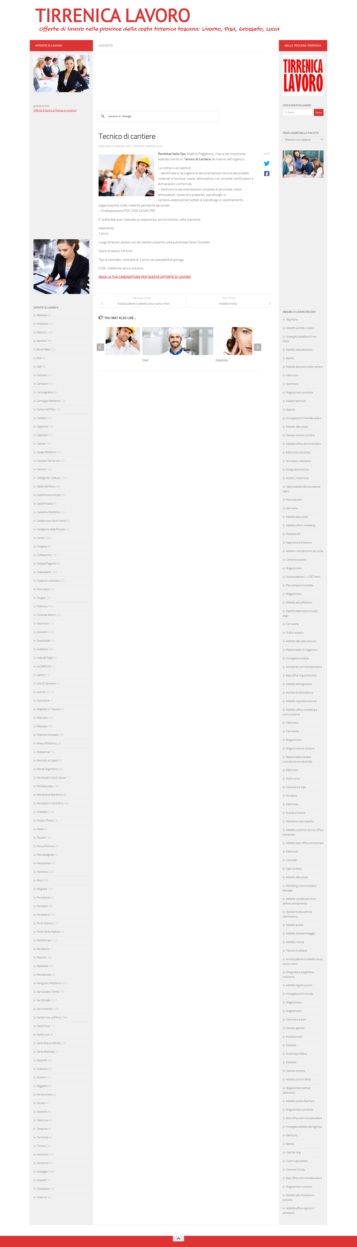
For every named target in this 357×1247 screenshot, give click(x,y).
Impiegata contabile (297, 658)
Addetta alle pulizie (297, 516)
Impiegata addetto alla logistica (303, 1126)
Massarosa (43, 752)
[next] (257, 347)
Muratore (291, 795)
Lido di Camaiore (46, 683)
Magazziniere (294, 568)
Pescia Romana (45, 846)
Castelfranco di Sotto (49, 495)
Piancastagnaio (45, 854)
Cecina (40, 538)
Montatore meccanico (298, 461)
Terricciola (42, 1137)
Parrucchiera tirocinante (299, 585)
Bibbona (41, 332)
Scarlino (41, 1077)
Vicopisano (43, 1188)
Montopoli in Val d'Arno (50, 803)
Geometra (292, 508)
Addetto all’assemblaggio (300, 933)
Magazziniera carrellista (299, 392)
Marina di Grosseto (48, 735)
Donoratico (43, 589)
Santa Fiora (43, 1026)
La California (44, 666)
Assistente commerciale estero (304, 667)
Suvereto (42, 1111)
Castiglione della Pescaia (51, 529)
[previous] (100, 347)
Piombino (42, 872)
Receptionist (293, 534)
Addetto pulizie (294, 925)
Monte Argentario (47, 769)
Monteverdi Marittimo (49, 794)
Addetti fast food (295, 401)
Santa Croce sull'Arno (49, 1017)
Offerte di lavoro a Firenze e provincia (54, 110)
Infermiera (292, 722)
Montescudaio (45, 786)
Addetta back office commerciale (305, 843)
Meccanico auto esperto (299, 821)
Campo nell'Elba (46, 409)
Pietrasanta (43, 863)
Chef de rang (293, 1152)
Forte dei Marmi (46, 615)
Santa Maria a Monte (49, 1043)
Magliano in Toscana (48, 709)
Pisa (39, 880)
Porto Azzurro (45, 923)
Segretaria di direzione (299, 542)
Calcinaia (41, 375)
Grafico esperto (295, 632)
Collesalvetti (44, 572)
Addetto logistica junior (299, 985)
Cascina (41, 469)
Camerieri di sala (295, 1169)
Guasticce (42, 649)
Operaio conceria (295, 1071)
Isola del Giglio (45, 657)
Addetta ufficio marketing (300, 525)
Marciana (42, 726)
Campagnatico (45, 392)
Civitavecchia (44, 555)
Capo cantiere (294, 868)
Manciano (42, 717)
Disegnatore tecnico (297, 469)
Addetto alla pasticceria (299, 349)
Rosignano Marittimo (49, 983)
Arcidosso (42, 323)
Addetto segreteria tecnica (301, 701)
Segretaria (292, 319)
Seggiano (42, 1086)
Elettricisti (291, 1135)
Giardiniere (292, 384)
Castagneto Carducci (48, 478)
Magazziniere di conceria (300, 748)
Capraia (41, 443)
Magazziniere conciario (299, 1186)
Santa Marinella (45, 1051)
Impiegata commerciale (299, 993)
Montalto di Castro (47, 760)
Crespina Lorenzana (48, 580)
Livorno (41, 692)
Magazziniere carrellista (299, 1109)
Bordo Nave (43, 349)
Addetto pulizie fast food (300, 1101)
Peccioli (41, 837)
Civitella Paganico (47, 563)
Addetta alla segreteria (299, 684)
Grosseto (106, 45)
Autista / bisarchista (297, 478)
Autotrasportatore (296, 1053)
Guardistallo (43, 640)
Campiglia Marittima (48, 401)
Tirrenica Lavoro (112, 14)
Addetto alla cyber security (301, 641)
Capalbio (41, 418)
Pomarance (43, 897)
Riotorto (41, 957)
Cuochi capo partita (297, 1161)
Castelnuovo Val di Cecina (51, 520)
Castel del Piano (46, 486)
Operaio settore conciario (300, 435)
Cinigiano (42, 546)
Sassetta (42, 1060)
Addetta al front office (298, 1079)
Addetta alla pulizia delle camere (304, 366)
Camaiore (42, 383)
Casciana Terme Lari (48, 460)
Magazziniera (293, 594)
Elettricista (292, 375)
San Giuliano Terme (48, 991)
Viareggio (42, 1171)
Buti (39, 358)
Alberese (42, 315)
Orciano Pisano (45, 820)
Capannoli (42, 426)
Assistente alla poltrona (299, 692)
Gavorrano (43, 623)
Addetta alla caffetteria (299, 602)
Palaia (40, 829)
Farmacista (292, 624)
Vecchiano (43, 1154)
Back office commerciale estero (304, 1118)
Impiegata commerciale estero (303, 418)
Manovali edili (294, 499)
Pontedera (43, 914)
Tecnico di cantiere (296, 950)
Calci (39, 366)
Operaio (290, 409)
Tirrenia (41, 1146)
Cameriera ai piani (296, 559)
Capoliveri (42, 435)
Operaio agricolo (295, 1028)
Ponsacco (42, 906)
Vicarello (41, 1180)
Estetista (222, 360)
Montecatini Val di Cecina (51, 777)
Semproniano (44, 1094)
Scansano (42, 1069)
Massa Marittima (46, 743)
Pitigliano (42, 889)
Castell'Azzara (45, 503)
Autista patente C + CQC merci (303, 576)
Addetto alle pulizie (297, 426)
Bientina (41, 341)
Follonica (42, 606)
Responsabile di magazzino (301, 649)
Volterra (41, 1197)
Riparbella (42, 966)
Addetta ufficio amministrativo (303, 444)
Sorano (41, 1103)
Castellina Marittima (48, 512)
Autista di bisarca (295, 813)
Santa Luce (43, 1034)
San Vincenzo (44, 1009)
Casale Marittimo (46, 452)
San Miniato (43, 1000)
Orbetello (42, 812)
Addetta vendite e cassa (299, 328)
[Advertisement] (186, 77)
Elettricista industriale (298, 452)
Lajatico (41, 675)
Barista (290, 358)
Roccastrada (44, 974)
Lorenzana (43, 700)
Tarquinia (42, 1128)
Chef (145, 360)
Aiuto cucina (293, 778)
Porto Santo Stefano (48, 931)
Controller (291, 860)
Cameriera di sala (295, 787)
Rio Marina (43, 949)
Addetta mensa (295, 942)
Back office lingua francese (301, 675)
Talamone (42, 1120)
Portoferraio (44, 940)
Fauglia (41, 597)
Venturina (42, 1163)
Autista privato (294, 1036)
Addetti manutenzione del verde (304, 551)
